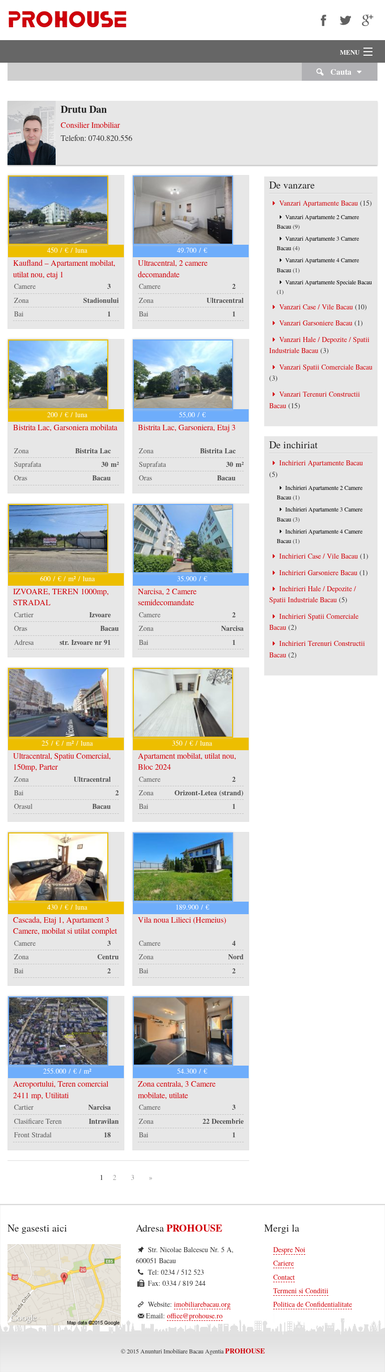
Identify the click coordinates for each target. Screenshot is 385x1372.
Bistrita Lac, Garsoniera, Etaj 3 (187, 427)
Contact (284, 1277)
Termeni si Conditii (300, 1290)
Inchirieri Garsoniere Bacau (318, 572)
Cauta (340, 71)
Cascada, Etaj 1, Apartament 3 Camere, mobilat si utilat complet (65, 925)
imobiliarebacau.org (202, 1304)
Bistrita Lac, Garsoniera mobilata (65, 427)
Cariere (283, 1263)
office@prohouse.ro (195, 1315)
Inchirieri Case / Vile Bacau (318, 556)
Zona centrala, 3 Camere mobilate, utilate (177, 1089)
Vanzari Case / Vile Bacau (316, 306)
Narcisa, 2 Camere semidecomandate (167, 596)
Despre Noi (289, 1249)
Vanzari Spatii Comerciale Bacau (325, 367)
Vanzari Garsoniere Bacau (315, 322)
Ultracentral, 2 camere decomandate (173, 268)
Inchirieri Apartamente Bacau (321, 462)
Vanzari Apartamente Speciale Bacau (328, 282)
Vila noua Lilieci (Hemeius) (182, 919)
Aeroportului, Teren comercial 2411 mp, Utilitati (60, 1089)
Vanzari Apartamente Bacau (318, 203)
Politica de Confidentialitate (312, 1304)
